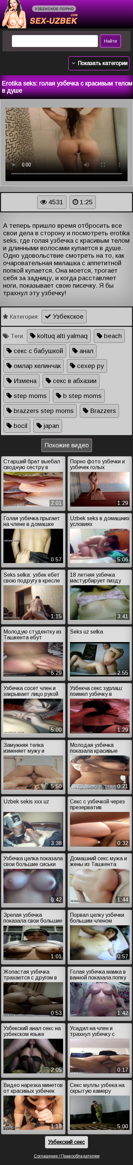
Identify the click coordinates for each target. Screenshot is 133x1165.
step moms (29, 395)
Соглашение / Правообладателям (67, 1156)
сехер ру (89, 365)
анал (85, 350)
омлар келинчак (36, 365)
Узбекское (67, 316)
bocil (19, 425)
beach (112, 335)
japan (50, 425)
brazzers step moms (43, 410)
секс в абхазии (74, 380)
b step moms (81, 395)
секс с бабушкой (37, 350)
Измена (24, 380)
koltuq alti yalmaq (61, 335)
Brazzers (102, 410)
